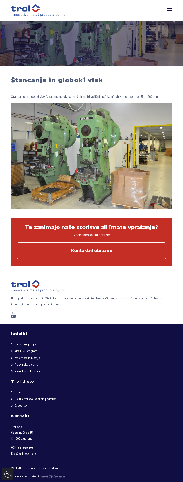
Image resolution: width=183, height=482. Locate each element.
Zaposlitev (21, 405)
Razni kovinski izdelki (28, 371)
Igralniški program (26, 351)
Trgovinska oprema (27, 364)
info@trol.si (29, 453)
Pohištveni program (27, 344)
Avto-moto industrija (27, 358)
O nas (18, 392)
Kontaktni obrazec (91, 250)
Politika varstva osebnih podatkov (35, 399)
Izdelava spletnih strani (25, 476)
